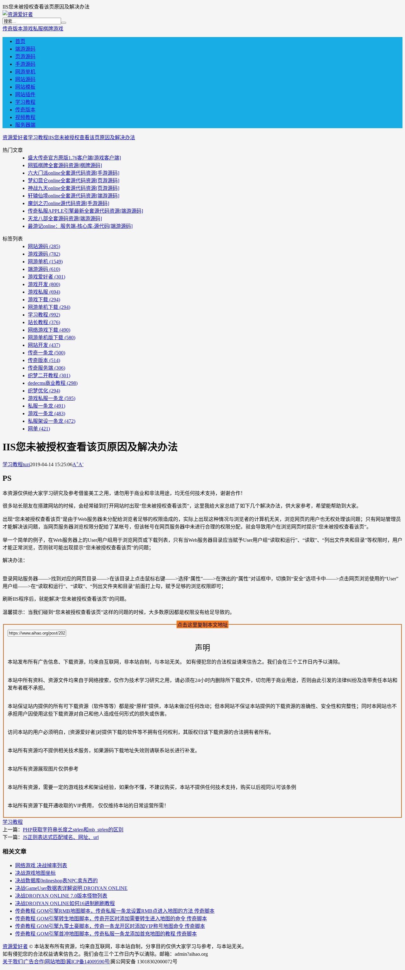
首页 (20, 41)
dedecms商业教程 (53, 383)
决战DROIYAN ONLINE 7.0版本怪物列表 (61, 895)
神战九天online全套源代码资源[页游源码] (73, 188)
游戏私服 (33, 28)
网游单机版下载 (51, 337)
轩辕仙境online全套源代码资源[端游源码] (73, 195)
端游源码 (25, 49)
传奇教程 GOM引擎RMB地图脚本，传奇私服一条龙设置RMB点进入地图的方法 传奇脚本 (115, 911)
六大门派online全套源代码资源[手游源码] (73, 173)
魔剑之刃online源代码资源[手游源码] (68, 203)
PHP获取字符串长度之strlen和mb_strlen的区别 (73, 829)
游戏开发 (44, 284)
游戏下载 (44, 299)
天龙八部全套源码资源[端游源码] (65, 218)
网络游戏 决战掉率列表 (41, 865)
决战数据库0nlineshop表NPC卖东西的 (56, 880)
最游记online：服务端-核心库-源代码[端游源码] (80, 226)
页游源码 (25, 56)
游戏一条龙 (46, 413)
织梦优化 (44, 390)
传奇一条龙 (46, 352)
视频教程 (25, 117)
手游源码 (25, 64)
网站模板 (25, 87)
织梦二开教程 (49, 375)
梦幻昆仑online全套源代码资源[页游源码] (73, 180)
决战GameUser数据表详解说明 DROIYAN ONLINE (71, 888)
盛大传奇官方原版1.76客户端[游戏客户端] (74, 157)
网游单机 (25, 71)
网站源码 (25, 79)
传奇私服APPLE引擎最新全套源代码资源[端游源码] (85, 211)
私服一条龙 (46, 406)
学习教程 (25, 102)
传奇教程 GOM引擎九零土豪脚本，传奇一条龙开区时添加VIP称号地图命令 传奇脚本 (110, 926)
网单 (39, 428)
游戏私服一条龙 (51, 398)
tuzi (26, 464)
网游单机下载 (49, 307)
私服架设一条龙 (51, 421)
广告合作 (34, 961)
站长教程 (44, 322)
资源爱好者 (15, 137)
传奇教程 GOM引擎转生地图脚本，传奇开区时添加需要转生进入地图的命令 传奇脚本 (111, 918)
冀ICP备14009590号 (87, 961)
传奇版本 (13, 28)
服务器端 (25, 125)
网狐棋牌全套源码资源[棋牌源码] (65, 165)
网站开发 (44, 345)
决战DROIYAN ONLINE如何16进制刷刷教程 (65, 903)
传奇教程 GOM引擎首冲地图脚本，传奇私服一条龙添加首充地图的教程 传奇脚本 (106, 933)
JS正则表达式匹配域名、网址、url (61, 837)
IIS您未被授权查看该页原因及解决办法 (91, 137)
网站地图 (55, 961)
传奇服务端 (46, 368)
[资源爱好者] (18, 14)
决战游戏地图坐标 (35, 873)
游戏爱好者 (46, 276)
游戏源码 (44, 254)
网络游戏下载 (49, 330)
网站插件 (25, 94)
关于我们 (13, 961)
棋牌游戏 (53, 28)
